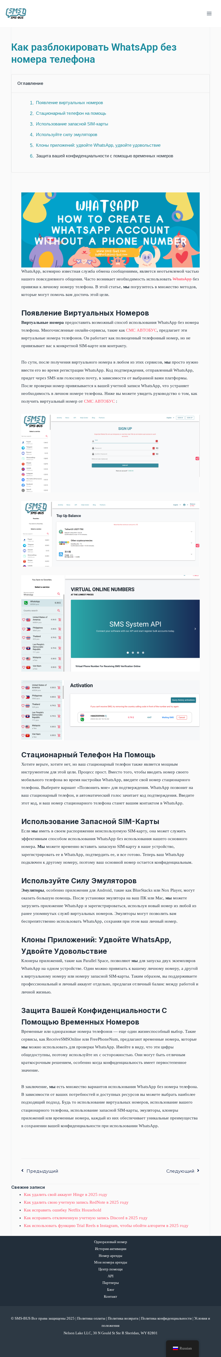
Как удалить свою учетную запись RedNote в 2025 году (76, 1202)
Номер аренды (110, 1256)
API (110, 1276)
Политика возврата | (124, 1318)
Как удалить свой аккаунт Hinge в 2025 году (65, 1194)
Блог (110, 1290)
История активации (110, 1249)
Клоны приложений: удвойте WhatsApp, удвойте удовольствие (98, 145)
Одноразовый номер (110, 1242)
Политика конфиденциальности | (167, 1318)
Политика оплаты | (92, 1318)
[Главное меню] (209, 13)
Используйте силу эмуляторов (66, 134)
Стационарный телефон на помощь (71, 113)
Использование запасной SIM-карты (72, 124)
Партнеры (110, 1283)
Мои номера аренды (110, 1262)
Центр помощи (110, 1269)
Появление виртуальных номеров (69, 102)
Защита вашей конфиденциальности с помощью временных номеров (104, 156)
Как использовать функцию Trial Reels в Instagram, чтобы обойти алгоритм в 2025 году (106, 1225)
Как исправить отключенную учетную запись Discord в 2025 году (86, 1217)
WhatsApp (182, 279)
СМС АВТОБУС (141, 330)
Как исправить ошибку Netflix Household (62, 1210)
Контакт (110, 1297)
